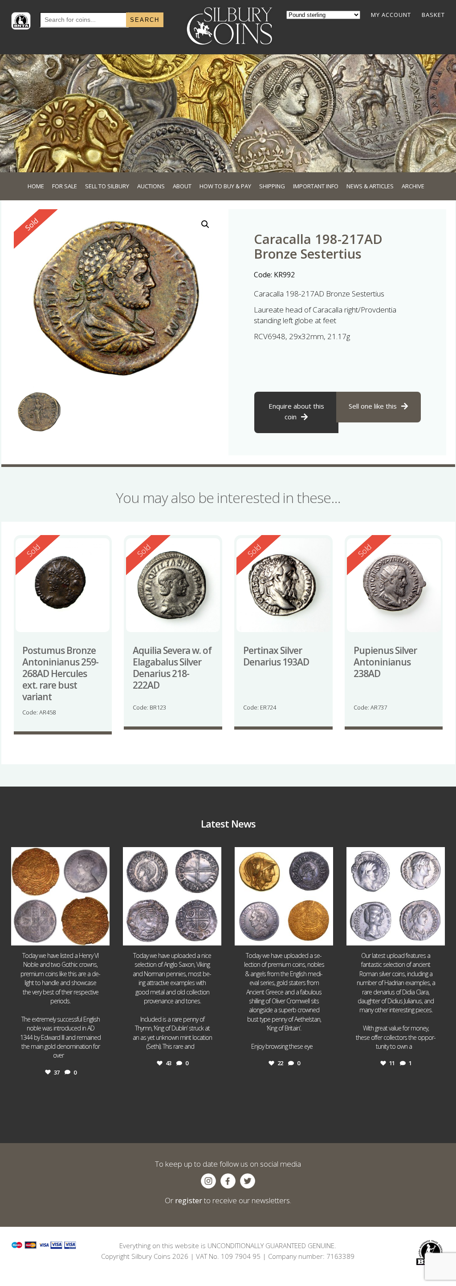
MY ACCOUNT (391, 15)
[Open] (60, 896)
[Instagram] (101, 934)
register (188, 1200)
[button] (205, 224)
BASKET (433, 15)
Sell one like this (373, 406)
